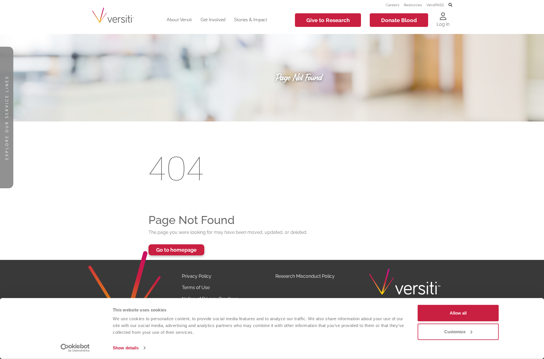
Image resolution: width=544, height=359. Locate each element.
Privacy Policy (196, 276)
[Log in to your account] (443, 16)
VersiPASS (435, 5)
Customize (455, 331)
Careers (392, 5)
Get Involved (213, 19)
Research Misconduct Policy (305, 276)
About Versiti (179, 19)
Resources (413, 5)
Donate (399, 20)
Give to (328, 20)
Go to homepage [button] (176, 250)
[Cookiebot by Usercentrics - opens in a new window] (75, 348)
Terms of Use (196, 287)
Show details (126, 347)
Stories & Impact (250, 19)
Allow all (458, 313)
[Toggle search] (450, 5)
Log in (443, 24)
